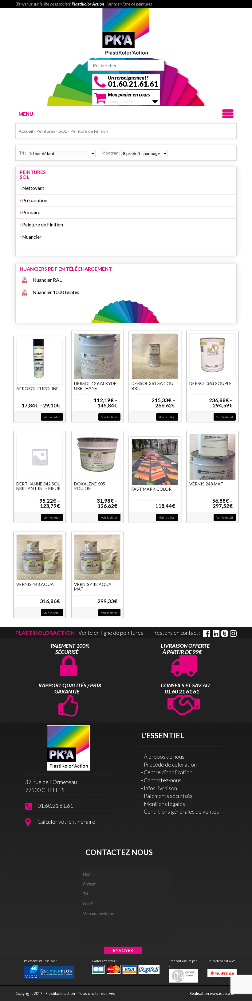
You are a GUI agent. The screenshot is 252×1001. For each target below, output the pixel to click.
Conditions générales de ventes (181, 811)
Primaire (31, 212)
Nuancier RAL (47, 280)
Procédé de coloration (170, 764)
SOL (63, 131)
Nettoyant (33, 188)
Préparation (34, 200)
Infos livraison (160, 788)
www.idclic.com (223, 993)
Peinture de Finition (42, 224)
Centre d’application (168, 772)
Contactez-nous (162, 780)
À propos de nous (164, 756)
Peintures (45, 131)
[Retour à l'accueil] (126, 31)
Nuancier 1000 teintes (56, 292)
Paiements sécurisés (168, 795)
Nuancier (31, 237)
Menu (25, 114)
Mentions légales (164, 803)
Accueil (26, 131)
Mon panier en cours (129, 94)
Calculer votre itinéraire (66, 821)
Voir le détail (52, 417)
